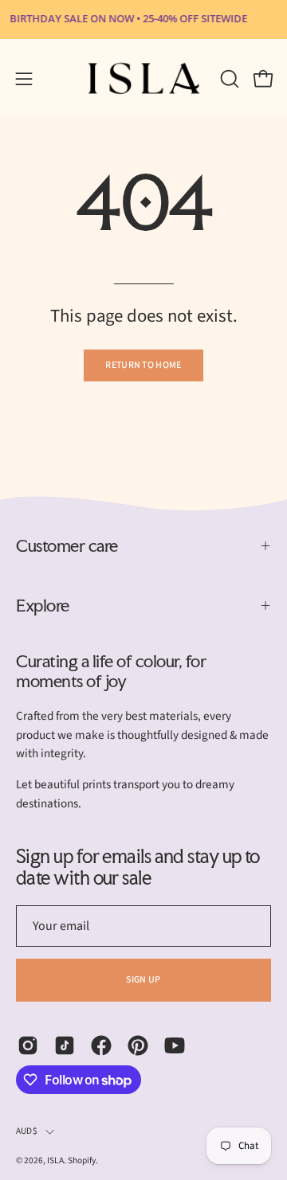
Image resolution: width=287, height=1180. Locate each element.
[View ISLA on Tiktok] (65, 1045)
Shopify (82, 1160)
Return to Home (143, 365)
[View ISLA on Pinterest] (138, 1045)
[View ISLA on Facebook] (101, 1045)
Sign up (143, 980)
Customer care (67, 545)
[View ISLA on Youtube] (175, 1045)
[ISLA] (144, 79)
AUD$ (26, 1131)
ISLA (55, 1160)
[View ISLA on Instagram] (28, 1045)
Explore (42, 605)
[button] (228, 79)
